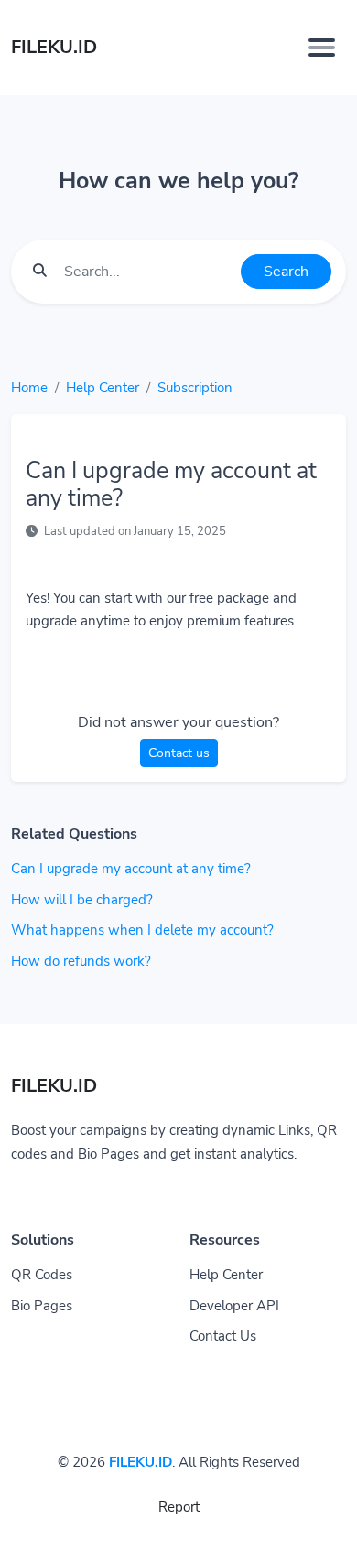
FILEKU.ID (140, 1462)
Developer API (234, 1306)
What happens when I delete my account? (142, 930)
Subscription (195, 388)
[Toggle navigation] (322, 47)
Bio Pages (41, 1306)
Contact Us (222, 1336)
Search (286, 272)
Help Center (102, 388)
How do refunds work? (81, 961)
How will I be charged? (82, 900)
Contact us (179, 753)
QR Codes (41, 1275)
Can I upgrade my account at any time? (131, 869)
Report (179, 1507)
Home (29, 388)
